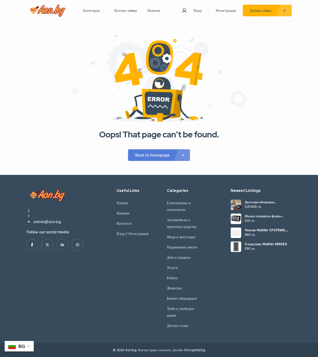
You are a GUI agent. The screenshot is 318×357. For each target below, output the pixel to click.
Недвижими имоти (182, 247)
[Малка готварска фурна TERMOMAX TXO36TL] (236, 219)
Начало (122, 203)
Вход (198, 10)
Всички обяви (125, 10)
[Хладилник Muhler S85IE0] (236, 246)
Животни (174, 288)
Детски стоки (177, 325)
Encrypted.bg (194, 350)
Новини (153, 10)
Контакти (124, 223)
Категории (91, 10)
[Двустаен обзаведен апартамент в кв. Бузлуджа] (236, 205)
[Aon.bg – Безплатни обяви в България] (47, 10)
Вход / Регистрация (133, 233)
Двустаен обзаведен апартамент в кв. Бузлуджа (265, 202)
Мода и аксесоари (181, 237)
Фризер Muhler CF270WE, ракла (265, 230)
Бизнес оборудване (182, 298)
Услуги (172, 267)
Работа (172, 277)
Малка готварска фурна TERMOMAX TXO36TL (263, 216)
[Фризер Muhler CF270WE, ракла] (236, 233)
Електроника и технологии (179, 206)
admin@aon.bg (47, 221)
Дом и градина (178, 257)
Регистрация (226, 10)
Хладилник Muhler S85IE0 (266, 244)
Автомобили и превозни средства (181, 223)
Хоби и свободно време (180, 312)
